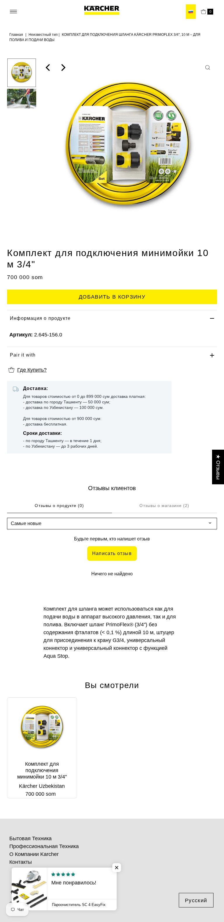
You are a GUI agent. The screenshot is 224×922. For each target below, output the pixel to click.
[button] (116, 867)
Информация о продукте (40, 318)
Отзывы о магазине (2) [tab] (164, 505)
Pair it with (23, 354)
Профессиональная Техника (44, 846)
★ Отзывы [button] (218, 467)
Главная (16, 35)
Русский (196, 900)
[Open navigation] (13, 11)
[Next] (62, 67)
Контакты (20, 862)
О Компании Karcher (34, 854)
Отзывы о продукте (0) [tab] (59, 505)
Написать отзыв (112, 553)
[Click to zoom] (207, 67)
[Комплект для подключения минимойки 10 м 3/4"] (42, 728)
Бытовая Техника (30, 838)
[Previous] (48, 67)
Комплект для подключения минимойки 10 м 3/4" (42, 770)
